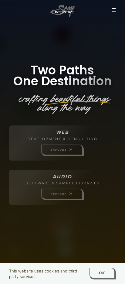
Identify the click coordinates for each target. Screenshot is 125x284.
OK (102, 272)
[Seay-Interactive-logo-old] (62, 6)
